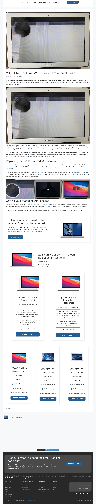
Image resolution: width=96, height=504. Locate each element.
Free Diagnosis (8, 496)
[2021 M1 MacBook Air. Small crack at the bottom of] (82, 428)
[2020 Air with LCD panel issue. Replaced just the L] (14, 441)
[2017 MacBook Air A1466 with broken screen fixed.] (82, 441)
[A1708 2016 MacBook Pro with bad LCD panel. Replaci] (37, 428)
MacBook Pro (44, 2)
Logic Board (7, 491)
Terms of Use (88, 500)
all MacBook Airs (33, 204)
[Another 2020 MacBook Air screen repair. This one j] (59, 441)
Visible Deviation (31, 500)
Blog (63, 2)
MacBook (6, 489)
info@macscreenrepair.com (82, 485)
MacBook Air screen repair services (39, 149)
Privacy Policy (80, 500)
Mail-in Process (56, 485)
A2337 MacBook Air (25, 489)
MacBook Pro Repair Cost (43, 491)
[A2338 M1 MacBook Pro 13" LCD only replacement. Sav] (59, 428)
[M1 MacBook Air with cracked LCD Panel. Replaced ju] (14, 428)
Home (21, 2)
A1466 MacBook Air (25, 485)
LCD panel (41, 172)
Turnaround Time (41, 485)
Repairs (9, 408)
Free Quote (72, 2)
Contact (56, 2)
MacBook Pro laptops (50, 204)
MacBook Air (31, 2)
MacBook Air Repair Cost (43, 489)
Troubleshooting (40, 487)
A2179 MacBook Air (25, 487)
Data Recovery (8, 494)
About (54, 487)
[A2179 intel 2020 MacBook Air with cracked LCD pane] (37, 441)
